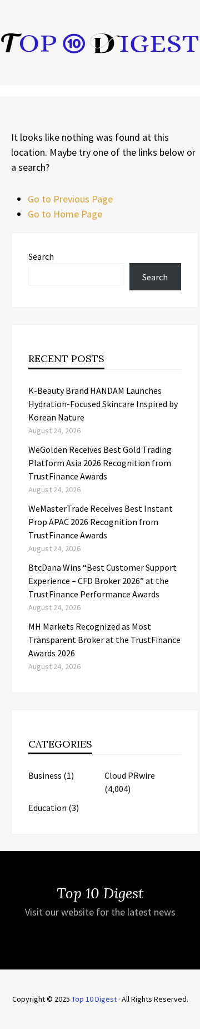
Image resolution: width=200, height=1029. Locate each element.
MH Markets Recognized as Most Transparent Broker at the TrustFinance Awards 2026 (104, 640)
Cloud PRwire (129, 775)
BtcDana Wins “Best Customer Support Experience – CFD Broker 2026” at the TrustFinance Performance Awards (102, 581)
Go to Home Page (65, 213)
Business (45, 775)
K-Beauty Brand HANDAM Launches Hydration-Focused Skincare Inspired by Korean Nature (103, 404)
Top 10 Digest (94, 999)
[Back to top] (189, 1018)
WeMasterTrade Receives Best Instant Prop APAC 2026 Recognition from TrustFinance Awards (100, 522)
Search (41, 256)
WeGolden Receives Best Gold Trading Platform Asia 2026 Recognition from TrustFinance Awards (100, 463)
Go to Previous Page (70, 198)
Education (47, 807)
